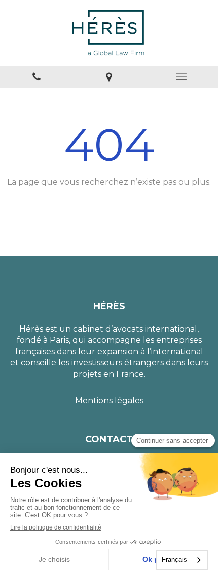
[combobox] (182, 560)
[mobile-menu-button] (182, 76)
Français (174, 559)
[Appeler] (36, 77)
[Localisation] (108, 77)
